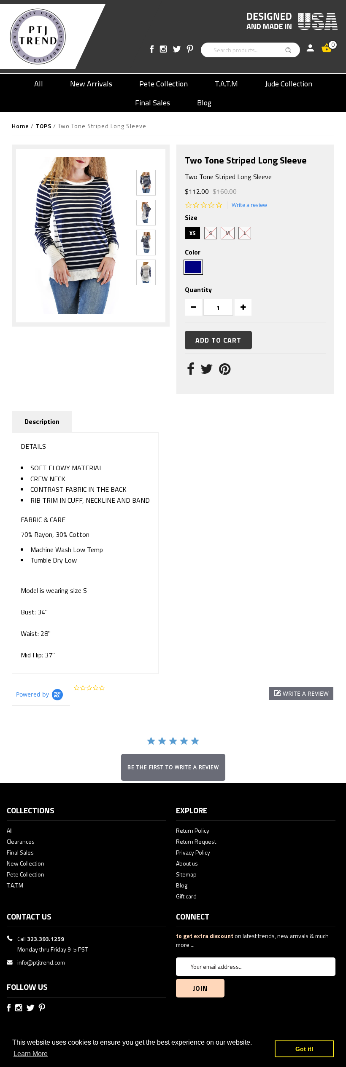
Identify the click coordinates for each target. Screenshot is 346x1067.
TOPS (43, 125)
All (38, 83)
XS (192, 233)
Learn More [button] (31, 1053)
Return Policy (192, 830)
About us (187, 863)
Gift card (186, 896)
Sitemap (186, 874)
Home (20, 125)
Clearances (21, 841)
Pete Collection (163, 83)
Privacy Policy (193, 852)
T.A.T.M (226, 83)
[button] (301, 693)
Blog (204, 102)
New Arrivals (91, 83)
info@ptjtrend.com (41, 962)
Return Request (196, 841)
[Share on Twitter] (206, 371)
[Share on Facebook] (191, 371)
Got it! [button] (304, 1049)
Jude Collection (288, 83)
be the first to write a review (173, 767)
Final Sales (152, 102)
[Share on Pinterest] (224, 371)
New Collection (25, 863)
